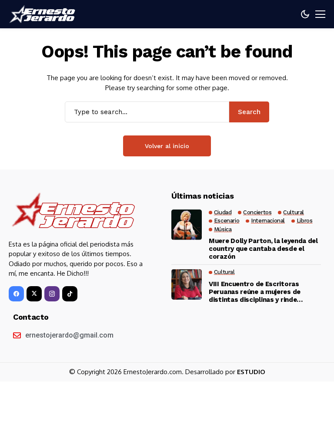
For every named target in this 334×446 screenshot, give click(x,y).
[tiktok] (69, 293)
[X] (34, 293)
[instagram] (52, 293)
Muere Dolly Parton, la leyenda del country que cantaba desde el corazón (263, 248)
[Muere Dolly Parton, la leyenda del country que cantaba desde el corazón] (186, 224)
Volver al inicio (167, 145)
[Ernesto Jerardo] (43, 14)
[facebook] (16, 293)
